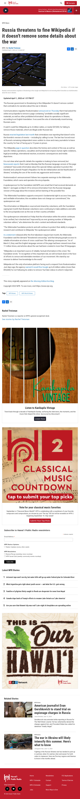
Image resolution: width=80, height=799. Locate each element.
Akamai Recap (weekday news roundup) (19, 554)
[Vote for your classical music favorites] (40, 465)
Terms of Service (67, 780)
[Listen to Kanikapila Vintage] (40, 365)
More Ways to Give (52, 790)
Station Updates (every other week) (17, 547)
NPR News (5, 23)
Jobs (31, 790)
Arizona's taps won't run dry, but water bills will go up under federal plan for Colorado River (40, 577)
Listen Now (40, 419)
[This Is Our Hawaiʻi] (40, 651)
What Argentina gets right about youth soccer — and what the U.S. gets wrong (35, 584)
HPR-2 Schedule (35, 785)
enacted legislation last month (22, 135)
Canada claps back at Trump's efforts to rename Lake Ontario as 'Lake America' (35, 598)
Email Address (9, 537)
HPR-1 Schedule (35, 780)
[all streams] (77, 10)
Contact (48, 780)
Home (32, 776)
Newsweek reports (11, 164)
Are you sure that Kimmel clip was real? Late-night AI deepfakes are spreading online (38, 605)
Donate (71, 3)
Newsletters (50, 776)
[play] (5, 10)
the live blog (42, 281)
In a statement (10, 235)
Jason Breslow (38, 716)
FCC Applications (67, 776)
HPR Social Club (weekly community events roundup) (23, 556)
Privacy (64, 785)
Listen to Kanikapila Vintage (40, 407)
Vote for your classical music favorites (40, 507)
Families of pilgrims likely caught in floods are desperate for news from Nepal (35, 591)
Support (48, 785)
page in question (22, 148)
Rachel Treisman (14, 48)
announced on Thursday (49, 111)
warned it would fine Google (36, 267)
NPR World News (27, 293)
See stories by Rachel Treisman (15, 319)
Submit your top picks (40, 520)
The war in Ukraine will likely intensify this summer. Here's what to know (52, 741)
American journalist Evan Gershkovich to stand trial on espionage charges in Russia (52, 709)
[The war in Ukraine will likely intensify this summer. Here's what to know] (18, 742)
